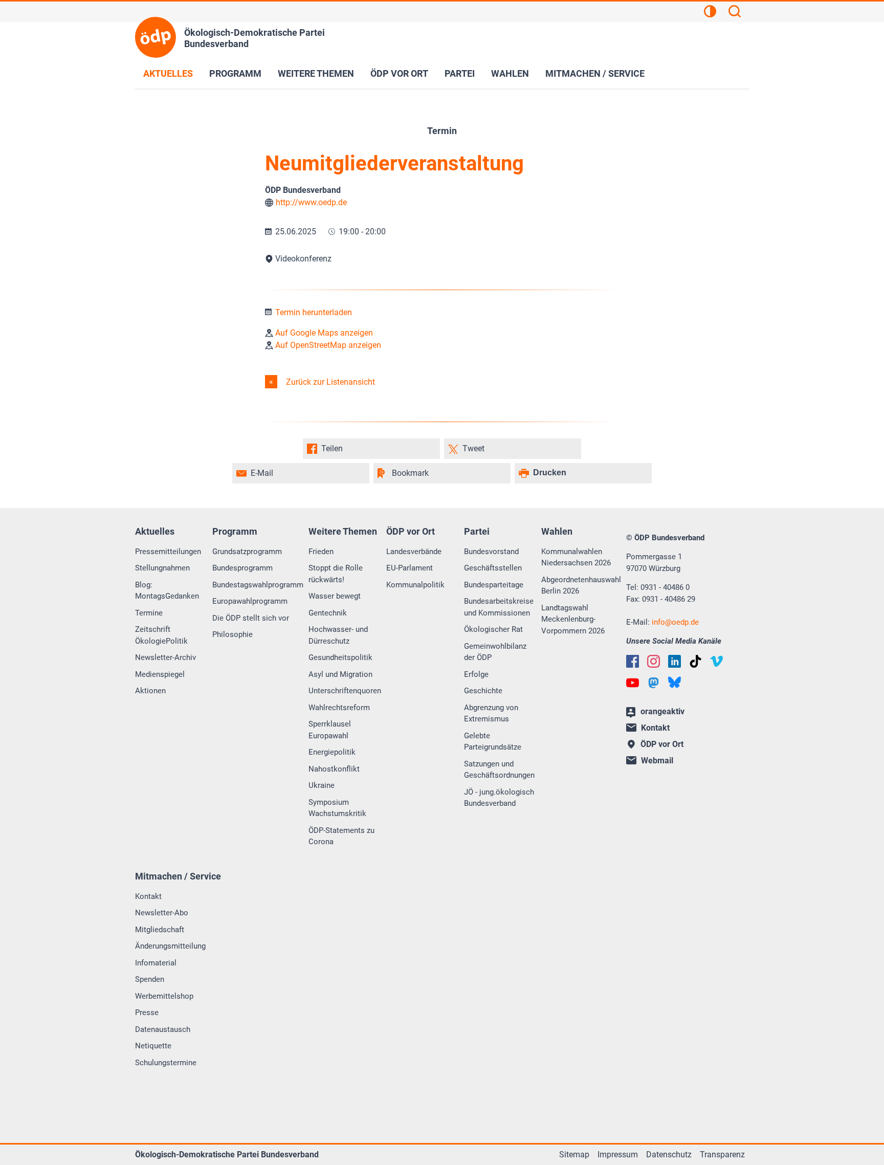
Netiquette (153, 1045)
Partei (460, 73)
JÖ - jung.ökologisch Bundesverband (499, 797)
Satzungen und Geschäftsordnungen (499, 769)
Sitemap (574, 1154)
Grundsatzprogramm (247, 551)
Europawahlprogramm (250, 601)
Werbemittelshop (164, 996)
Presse (147, 1012)
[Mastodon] (653, 682)
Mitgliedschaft (159, 929)
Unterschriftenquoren (344, 690)
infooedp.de (675, 622)
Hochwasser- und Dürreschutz (338, 635)
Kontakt (148, 896)
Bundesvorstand (491, 551)
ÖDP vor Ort (399, 73)
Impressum (618, 1154)
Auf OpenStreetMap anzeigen (327, 345)
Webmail (657, 760)
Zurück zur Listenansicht (329, 382)
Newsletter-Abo (161, 912)
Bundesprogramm (242, 568)
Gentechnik (327, 613)
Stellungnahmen (162, 568)
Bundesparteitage (493, 584)
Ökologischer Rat (493, 629)
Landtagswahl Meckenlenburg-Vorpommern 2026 (573, 619)
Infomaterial (155, 963)
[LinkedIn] (674, 661)
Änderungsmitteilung (170, 946)
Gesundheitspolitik (340, 657)
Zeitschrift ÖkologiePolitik (161, 635)
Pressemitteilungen (168, 551)
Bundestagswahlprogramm (257, 584)
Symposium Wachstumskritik (337, 808)
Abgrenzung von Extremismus (491, 713)
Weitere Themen (316, 73)
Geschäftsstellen (493, 568)
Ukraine (321, 785)
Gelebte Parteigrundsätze (492, 741)
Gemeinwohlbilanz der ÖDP (495, 652)
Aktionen (150, 690)
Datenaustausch (162, 1029)
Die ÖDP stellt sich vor (250, 618)
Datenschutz (669, 1154)
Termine (149, 613)
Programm (235, 73)
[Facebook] (632, 661)
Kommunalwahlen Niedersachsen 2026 (576, 557)
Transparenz (722, 1154)
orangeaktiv (662, 711)
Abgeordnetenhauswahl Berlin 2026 (581, 585)
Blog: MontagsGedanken (167, 590)
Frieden (321, 551)
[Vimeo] (716, 661)
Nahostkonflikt (334, 769)
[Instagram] (653, 661)
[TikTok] (695, 661)
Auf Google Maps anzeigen (323, 333)
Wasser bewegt (334, 596)
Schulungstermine (165, 1062)
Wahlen (510, 73)
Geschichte (483, 690)
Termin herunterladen (312, 312)
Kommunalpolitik (415, 584)
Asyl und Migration (340, 674)
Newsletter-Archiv (165, 657)
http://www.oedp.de (311, 202)
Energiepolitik (332, 752)
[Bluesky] (674, 682)
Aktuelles (168, 73)
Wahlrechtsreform (339, 707)
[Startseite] (155, 37)
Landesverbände (413, 551)
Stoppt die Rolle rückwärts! (335, 573)
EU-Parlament (409, 568)
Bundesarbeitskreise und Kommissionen (499, 607)
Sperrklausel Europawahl (329, 729)
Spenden (149, 979)
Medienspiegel (160, 674)
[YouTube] (632, 682)
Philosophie (232, 634)
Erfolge (476, 674)
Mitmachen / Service (595, 73)
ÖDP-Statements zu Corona (341, 836)
